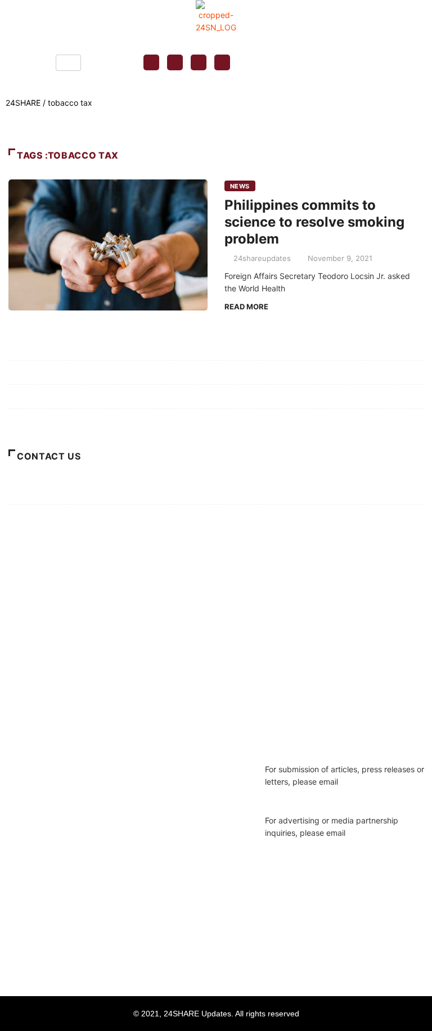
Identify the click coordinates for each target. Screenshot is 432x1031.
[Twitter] (198, 62)
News (240, 186)
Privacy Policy (34, 372)
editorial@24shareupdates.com (322, 794)
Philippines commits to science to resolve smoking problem (314, 222)
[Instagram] (175, 62)
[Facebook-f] (151, 62)
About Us (25, 420)
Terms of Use (32, 396)
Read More (246, 306)
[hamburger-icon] (68, 63)
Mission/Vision (34, 348)
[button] (299, 62)
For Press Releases (42, 516)
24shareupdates (262, 258)
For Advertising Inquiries (52, 492)
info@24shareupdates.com (314, 845)
